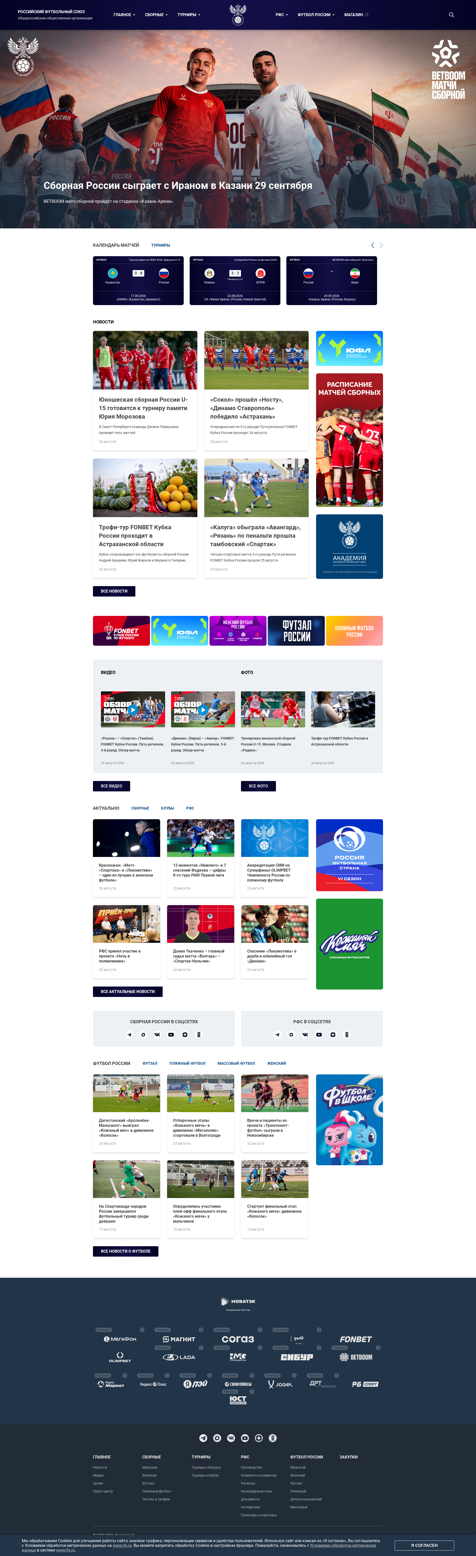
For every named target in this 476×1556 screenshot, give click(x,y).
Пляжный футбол (156, 1491)
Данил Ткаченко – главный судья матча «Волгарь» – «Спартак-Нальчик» (198, 956)
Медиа (98, 1475)
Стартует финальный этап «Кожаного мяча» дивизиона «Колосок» (274, 1211)
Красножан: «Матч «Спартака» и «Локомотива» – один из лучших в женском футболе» (126, 872)
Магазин (353, 14)
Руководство (251, 1467)
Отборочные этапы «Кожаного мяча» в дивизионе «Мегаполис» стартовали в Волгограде (197, 1127)
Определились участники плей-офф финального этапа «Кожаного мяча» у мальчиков (200, 1213)
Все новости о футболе (125, 1251)
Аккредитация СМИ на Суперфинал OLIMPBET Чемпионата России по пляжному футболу (269, 872)
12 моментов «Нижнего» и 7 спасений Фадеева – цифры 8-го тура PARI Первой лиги (199, 870)
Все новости (114, 591)
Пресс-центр (103, 1491)
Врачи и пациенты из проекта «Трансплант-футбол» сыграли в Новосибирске (268, 1127)
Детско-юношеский (306, 1499)
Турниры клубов (205, 1475)
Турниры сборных (206, 1467)
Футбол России (314, 14)
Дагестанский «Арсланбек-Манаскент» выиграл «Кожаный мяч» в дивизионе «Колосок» (126, 1127)
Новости (100, 1467)
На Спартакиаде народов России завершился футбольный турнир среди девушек (124, 1213)
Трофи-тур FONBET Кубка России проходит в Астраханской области (135, 536)
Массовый (298, 1507)
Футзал (148, 1483)
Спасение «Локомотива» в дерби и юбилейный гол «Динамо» (272, 956)
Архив (98, 1483)
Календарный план (256, 1491)
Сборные (154, 14)
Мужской (297, 1467)
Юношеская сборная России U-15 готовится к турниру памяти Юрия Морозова (143, 408)
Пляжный (298, 1491)
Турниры (187, 14)
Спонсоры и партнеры (259, 1515)
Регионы (248, 1483)
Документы (250, 1499)
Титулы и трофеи (156, 1499)
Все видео (111, 786)
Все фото (258, 786)
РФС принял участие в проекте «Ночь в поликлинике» (120, 956)
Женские (149, 1475)
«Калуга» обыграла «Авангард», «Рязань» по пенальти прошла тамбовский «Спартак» (255, 536)
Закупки (349, 1457)
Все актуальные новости (128, 991)
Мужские (149, 1467)
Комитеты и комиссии (259, 1475)
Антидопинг (250, 1507)
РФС (280, 14)
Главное (122, 14)
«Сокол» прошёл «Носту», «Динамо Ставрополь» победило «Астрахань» (246, 408)
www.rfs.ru (122, 1545)
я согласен (424, 1545)
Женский (297, 1475)
